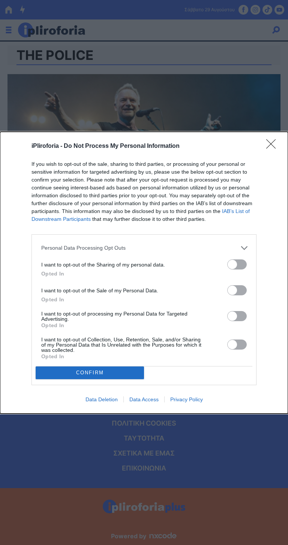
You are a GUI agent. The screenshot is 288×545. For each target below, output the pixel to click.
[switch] (237, 264)
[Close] (273, 146)
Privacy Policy (186, 399)
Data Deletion (102, 399)
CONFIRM (90, 372)
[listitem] (144, 248)
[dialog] (144, 273)
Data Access (144, 399)
